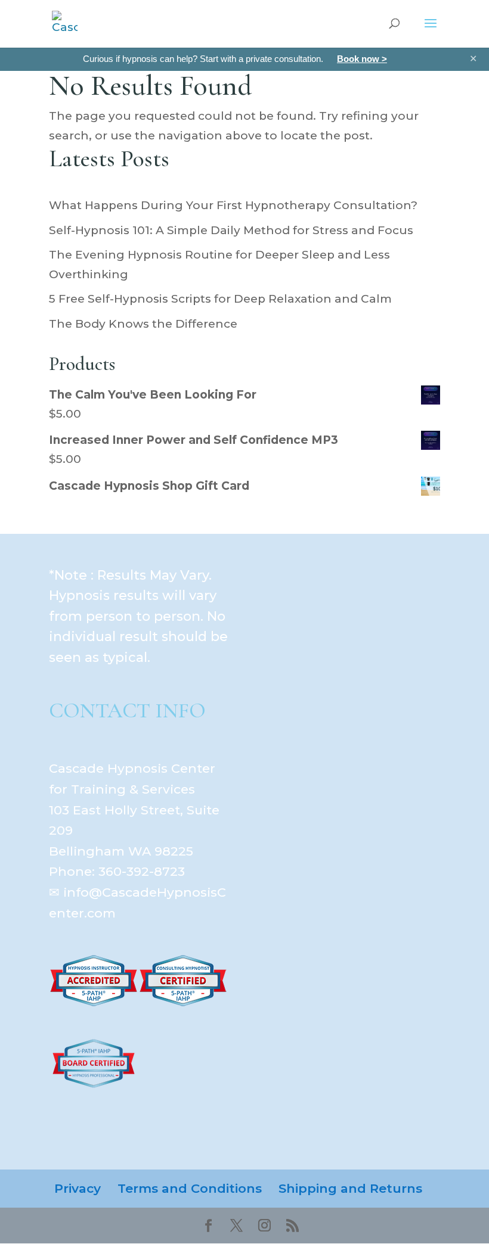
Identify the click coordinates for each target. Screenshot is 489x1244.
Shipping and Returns (350, 1188)
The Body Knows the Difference (143, 324)
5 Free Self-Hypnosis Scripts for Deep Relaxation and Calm (220, 299)
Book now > (362, 59)
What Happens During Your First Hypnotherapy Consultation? (233, 205)
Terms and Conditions (189, 1188)
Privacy (77, 1188)
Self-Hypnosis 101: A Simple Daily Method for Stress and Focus (231, 230)
